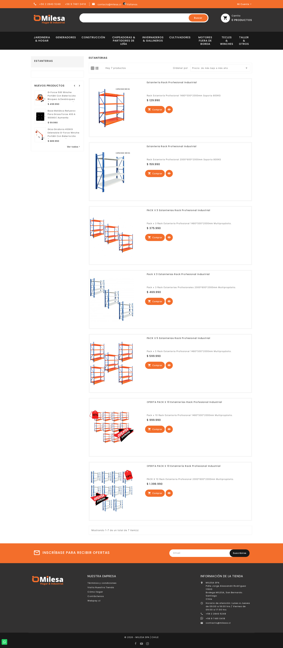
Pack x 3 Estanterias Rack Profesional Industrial (178, 274)
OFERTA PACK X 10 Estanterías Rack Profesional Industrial (184, 402)
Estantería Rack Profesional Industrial (172, 82)
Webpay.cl (94, 600)
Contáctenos (95, 596)
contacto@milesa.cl (109, 4)
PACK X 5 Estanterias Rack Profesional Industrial (178, 338)
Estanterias (43, 61)
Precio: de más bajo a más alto (220, 68)
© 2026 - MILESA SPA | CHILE (141, 637)
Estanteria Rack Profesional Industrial (172, 146)
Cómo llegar (95, 591)
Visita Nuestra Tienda (100, 587)
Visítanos (130, 4)
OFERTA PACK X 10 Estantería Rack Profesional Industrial (184, 466)
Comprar (155, 109)
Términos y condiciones (101, 583)
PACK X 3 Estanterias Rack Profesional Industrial (178, 210)
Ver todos (73, 147)
